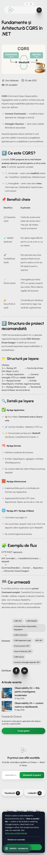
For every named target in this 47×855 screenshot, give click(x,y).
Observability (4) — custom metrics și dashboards (29, 705)
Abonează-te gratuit (32, 775)
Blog (38, 811)
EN (31, 4)
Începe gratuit (23, 731)
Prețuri (30, 811)
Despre (10, 811)
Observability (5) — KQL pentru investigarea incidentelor (27, 692)
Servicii (20, 811)
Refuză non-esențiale (16, 840)
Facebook (10, 793)
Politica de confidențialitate (16, 833)
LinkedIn (32, 793)
